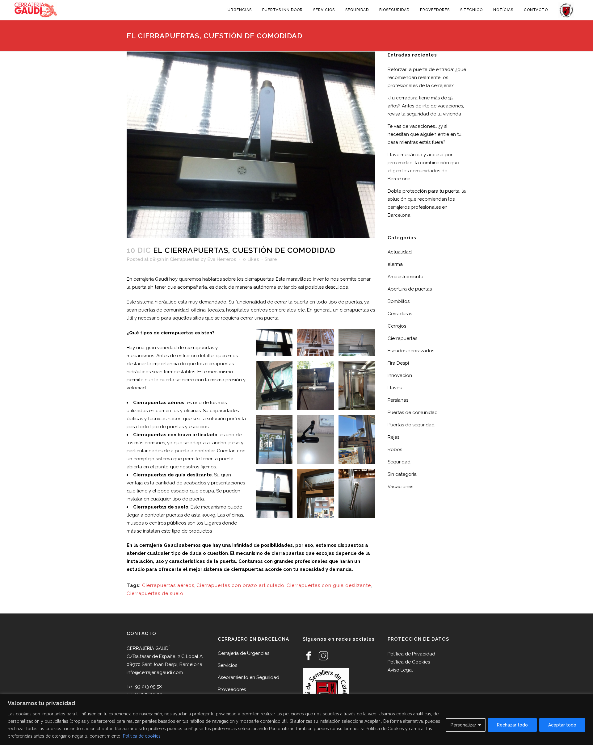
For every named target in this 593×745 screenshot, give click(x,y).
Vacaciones (400, 486)
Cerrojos (397, 326)
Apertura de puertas (410, 289)
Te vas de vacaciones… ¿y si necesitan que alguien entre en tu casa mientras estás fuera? (424, 134)
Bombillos (399, 301)
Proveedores (232, 689)
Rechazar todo (512, 724)
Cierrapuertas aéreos (168, 585)
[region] (296, 719)
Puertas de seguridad (411, 425)
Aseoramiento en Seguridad (248, 677)
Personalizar (463, 724)
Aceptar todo (562, 724)
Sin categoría (402, 474)
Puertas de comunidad (413, 412)
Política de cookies (142, 736)
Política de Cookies (409, 662)
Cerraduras (400, 313)
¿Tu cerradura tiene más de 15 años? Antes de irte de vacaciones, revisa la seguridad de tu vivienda (426, 106)
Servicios (227, 665)
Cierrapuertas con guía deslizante (329, 585)
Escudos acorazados (411, 351)
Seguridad (399, 462)
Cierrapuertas (185, 259)
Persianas (398, 400)
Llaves (395, 388)
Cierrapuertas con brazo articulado (240, 585)
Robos (395, 449)
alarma (395, 264)
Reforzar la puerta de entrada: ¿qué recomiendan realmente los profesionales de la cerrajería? (427, 77)
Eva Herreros (221, 259)
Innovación (400, 375)
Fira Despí (398, 363)
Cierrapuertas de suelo (155, 593)
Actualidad (400, 252)
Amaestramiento (405, 276)
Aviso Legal (400, 670)
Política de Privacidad (411, 654)
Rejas (393, 437)
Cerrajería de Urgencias (243, 653)
